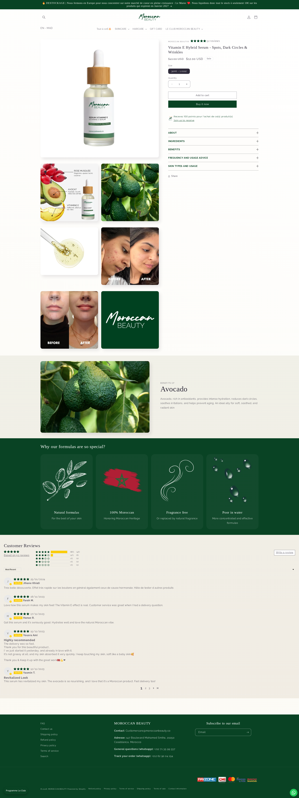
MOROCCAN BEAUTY (57, 789)
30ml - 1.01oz (179, 71)
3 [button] (149, 688)
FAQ (42, 723)
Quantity (172, 78)
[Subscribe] (247, 732)
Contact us (46, 729)
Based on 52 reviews (16, 555)
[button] (43, 17)
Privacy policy (48, 745)
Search (44, 756)
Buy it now (202, 104)
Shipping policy (49, 734)
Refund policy (48, 740)
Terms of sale (160, 789)
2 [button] (145, 688)
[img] (22, 579)
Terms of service (49, 751)
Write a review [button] (284, 552)
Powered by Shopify (76, 789)
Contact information (177, 789)
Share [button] (174, 176)
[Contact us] (293, 792)
